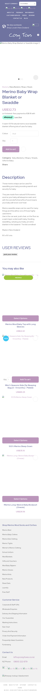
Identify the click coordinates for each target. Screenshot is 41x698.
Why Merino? (29, 12)
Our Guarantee (8, 618)
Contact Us (17, 18)
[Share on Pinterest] (19, 164)
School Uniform (7, 552)
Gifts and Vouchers (9, 561)
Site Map (23, 685)
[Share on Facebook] (9, 164)
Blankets (5, 87)
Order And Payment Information (14, 636)
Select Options (20, 318)
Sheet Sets (6, 583)
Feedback (19, 12)
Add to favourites (35, 277)
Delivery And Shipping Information (14, 614)
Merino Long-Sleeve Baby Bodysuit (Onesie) (20, 506)
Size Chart (6, 627)
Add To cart (25, 379)
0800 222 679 (20, 661)
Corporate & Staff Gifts (10, 605)
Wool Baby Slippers (9, 565)
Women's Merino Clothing (11, 548)
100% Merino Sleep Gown (20, 446)
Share (5, 164)
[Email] (16, 164)
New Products (7, 579)
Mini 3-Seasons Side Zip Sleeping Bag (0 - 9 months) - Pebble (20, 386)
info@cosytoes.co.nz (24, 657)
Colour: (5, 133)
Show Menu (3, 36)
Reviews (32, 15)
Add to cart (11, 149)
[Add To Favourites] (23, 149)
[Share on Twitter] (12, 164)
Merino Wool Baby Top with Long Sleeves (20, 325)
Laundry (5, 588)
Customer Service (13, 15)
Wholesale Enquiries (9, 609)
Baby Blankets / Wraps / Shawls (21, 87)
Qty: (4, 141)
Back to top (13, 685)
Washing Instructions (9, 622)
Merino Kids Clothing (9, 539)
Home (5, 685)
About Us (10, 12)
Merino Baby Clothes (9, 534)
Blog (26, 18)
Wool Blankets (7, 557)
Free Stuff (6, 592)
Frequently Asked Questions (12, 640)
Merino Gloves (7, 570)
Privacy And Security (9, 631)
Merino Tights (7, 543)
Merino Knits (6, 574)
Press (24, 15)
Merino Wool (6, 530)
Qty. (5, 379)
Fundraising (6, 645)
